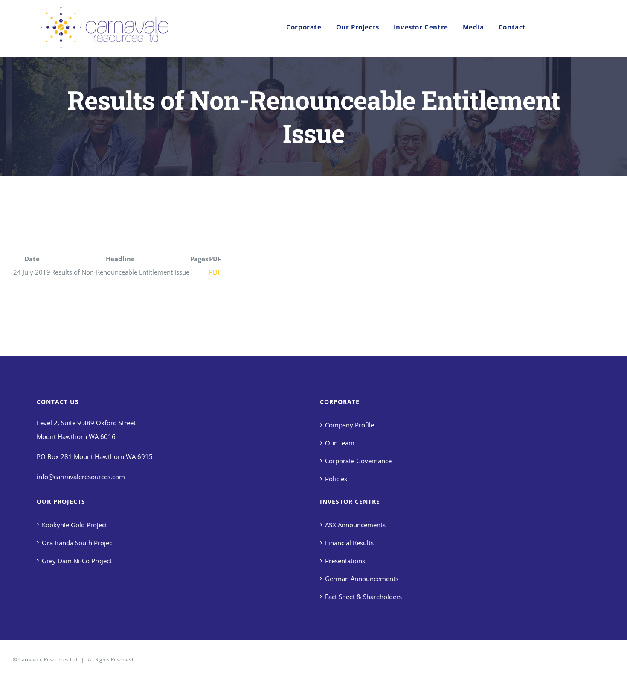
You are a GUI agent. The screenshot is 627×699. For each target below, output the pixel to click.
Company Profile (349, 425)
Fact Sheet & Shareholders (363, 596)
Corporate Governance (358, 460)
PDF (215, 272)
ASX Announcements (355, 525)
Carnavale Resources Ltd (47, 659)
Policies (336, 478)
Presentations (345, 560)
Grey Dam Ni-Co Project (77, 560)
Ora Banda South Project (78, 542)
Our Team (339, 443)
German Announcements (361, 578)
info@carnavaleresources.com (81, 476)
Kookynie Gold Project (74, 525)
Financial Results (349, 542)
